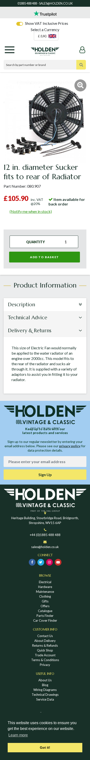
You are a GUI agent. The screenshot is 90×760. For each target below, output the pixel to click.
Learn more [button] (18, 735)
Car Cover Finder (45, 620)
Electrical (45, 582)
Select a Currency (45, 29)
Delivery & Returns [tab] (29, 330)
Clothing (45, 596)
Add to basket (44, 257)
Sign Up (45, 474)
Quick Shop (45, 650)
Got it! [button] (45, 747)
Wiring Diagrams (45, 690)
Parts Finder (45, 616)
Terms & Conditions (45, 660)
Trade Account (45, 655)
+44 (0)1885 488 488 (45, 535)
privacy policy (69, 446)
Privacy (45, 665)
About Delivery (45, 641)
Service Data (45, 699)
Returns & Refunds (45, 645)
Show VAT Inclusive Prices (46, 23)
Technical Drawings (45, 694)
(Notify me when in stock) (31, 211)
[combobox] (46, 36)
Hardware (45, 587)
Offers (45, 606)
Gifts (45, 601)
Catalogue (45, 611)
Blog (45, 685)
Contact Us (45, 636)
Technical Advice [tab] (27, 317)
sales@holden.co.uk (45, 547)
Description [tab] (21, 304)
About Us (45, 680)
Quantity (35, 242)
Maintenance (45, 592)
